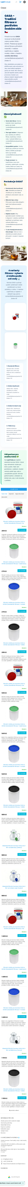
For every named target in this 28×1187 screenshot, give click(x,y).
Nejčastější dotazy (6, 1125)
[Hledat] (16, 2)
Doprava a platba (5, 1127)
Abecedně (4, 497)
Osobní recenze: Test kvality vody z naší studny (14, 1140)
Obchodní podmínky (6, 1123)
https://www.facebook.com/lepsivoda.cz (14, 1164)
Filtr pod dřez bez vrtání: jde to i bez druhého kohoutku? (13, 1149)
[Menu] (24, 2)
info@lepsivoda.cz (8, 1159)
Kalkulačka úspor (5, 1129)
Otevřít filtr (14, 489)
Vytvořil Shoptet (15, 1177)
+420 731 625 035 (7, 1161)
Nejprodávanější (19, 494)
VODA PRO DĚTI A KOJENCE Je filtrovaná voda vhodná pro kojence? (13, 1144)
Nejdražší (11, 494)
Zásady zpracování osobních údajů (10, 1121)
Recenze (3, 1133)
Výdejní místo (4, 1131)
